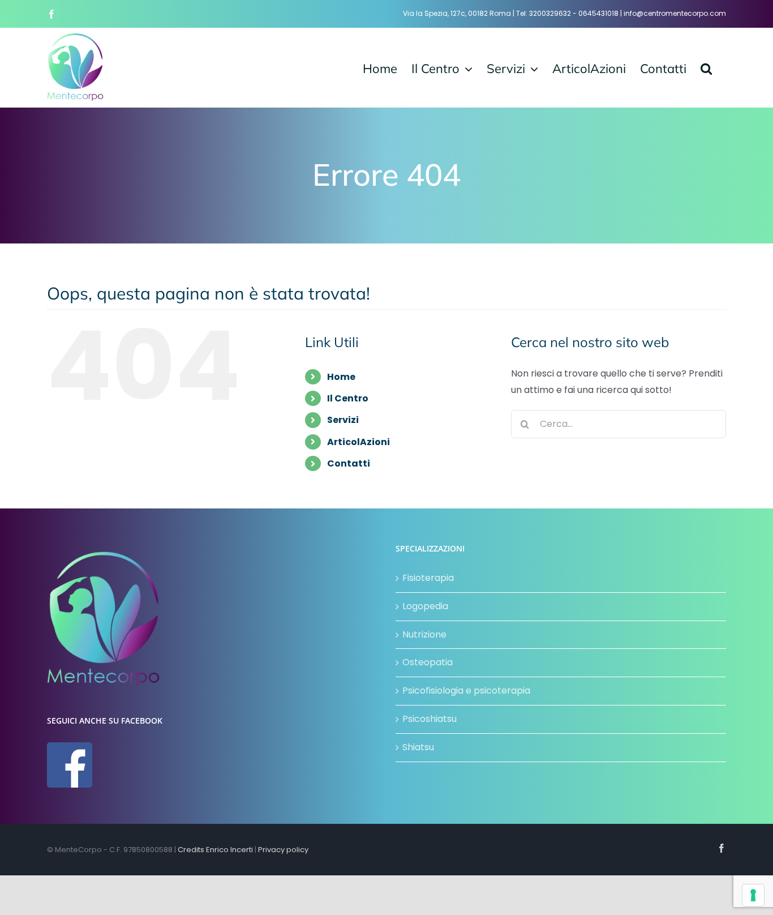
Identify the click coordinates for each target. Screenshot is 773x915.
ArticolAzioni (358, 441)
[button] (706, 67)
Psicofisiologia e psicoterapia (466, 690)
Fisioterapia (428, 577)
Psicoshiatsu (429, 718)
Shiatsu (418, 747)
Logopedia (425, 606)
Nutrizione (424, 634)
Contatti (348, 463)
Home (341, 376)
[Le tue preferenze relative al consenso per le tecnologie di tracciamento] (753, 895)
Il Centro (347, 398)
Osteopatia (427, 662)
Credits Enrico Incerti (215, 849)
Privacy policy (283, 849)
